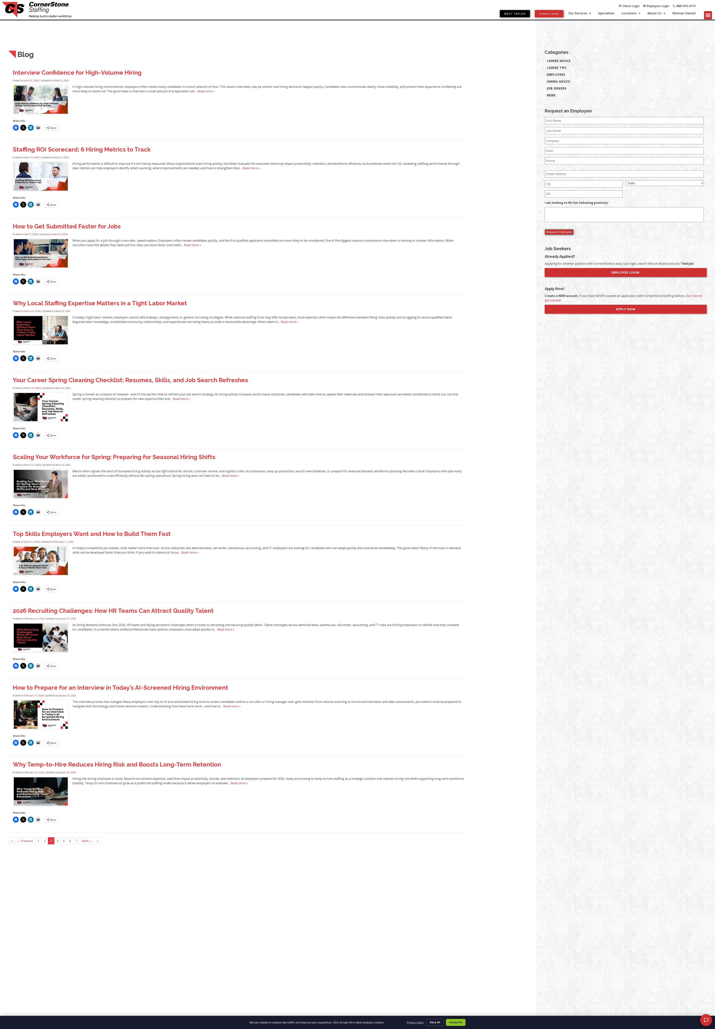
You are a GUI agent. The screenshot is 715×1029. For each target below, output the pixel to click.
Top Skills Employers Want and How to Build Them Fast (92, 533)
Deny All (435, 1022)
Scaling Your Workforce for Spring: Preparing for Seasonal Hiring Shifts (114, 456)
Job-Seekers (557, 88)
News (551, 95)
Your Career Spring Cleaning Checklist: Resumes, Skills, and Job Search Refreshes (130, 380)
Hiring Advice (558, 81)
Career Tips (557, 68)
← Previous (25, 841)
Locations (629, 13)
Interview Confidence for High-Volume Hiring (77, 72)
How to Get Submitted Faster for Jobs (67, 226)
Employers (556, 75)
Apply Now (625, 309)
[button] (708, 15)
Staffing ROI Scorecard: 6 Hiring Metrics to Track (82, 149)
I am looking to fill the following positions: (576, 203)
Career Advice (559, 61)
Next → (87, 841)
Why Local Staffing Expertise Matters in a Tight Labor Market (100, 303)
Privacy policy (415, 1022)
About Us (654, 13)
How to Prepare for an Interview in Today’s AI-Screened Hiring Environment (120, 687)
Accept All (455, 1022)
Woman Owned (683, 13)
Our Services (577, 13)
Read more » (206, 91)
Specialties (606, 13)
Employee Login (625, 272)
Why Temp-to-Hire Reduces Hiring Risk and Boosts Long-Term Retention (117, 764)
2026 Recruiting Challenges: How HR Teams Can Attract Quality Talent (113, 610)
